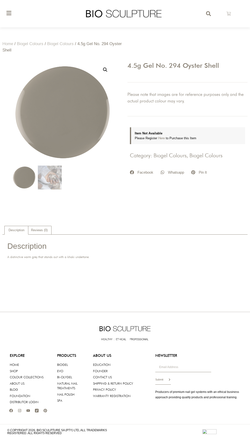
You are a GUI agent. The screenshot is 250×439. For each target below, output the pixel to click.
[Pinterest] (45, 410)
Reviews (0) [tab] (39, 230)
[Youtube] (28, 410)
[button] (105, 69)
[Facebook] (11, 410)
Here (162, 138)
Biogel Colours (30, 43)
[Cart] (229, 14)
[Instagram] (19, 410)
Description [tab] (16, 230)
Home (7, 43)
